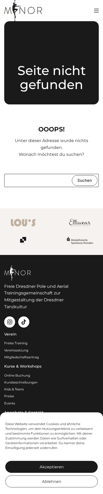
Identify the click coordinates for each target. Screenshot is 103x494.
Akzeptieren (52, 466)
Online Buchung (17, 375)
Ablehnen (51, 481)
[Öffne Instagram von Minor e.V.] (9, 321)
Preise (9, 396)
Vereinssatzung (16, 350)
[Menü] (96, 10)
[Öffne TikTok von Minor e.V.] (23, 321)
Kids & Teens (14, 389)
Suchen (84, 180)
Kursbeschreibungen (21, 382)
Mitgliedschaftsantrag (21, 357)
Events (9, 403)
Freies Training (15, 343)
